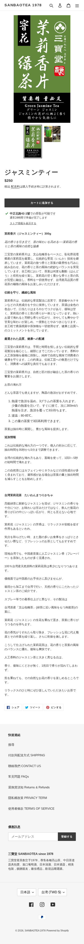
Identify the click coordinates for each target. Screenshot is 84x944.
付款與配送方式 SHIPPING (26, 755)
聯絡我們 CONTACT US (24, 766)
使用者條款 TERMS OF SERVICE (31, 808)
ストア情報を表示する (23, 223)
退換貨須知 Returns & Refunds (29, 787)
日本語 (25, 892)
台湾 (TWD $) (51, 892)
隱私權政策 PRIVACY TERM (27, 798)
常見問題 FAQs (18, 776)
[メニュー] (77, 5)
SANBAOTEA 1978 (23, 5)
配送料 (15, 186)
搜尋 (11, 744)
